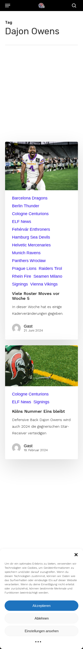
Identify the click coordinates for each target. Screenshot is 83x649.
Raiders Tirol (50, 268)
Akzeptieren (41, 606)
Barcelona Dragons (29, 198)
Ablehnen (42, 618)
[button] (76, 554)
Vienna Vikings (44, 284)
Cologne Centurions (30, 213)
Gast (28, 326)
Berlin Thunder (25, 206)
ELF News (21, 221)
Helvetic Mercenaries (31, 245)
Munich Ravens (26, 253)
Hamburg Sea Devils (31, 237)
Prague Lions (24, 268)
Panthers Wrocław (29, 260)
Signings (20, 284)
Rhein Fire (21, 276)
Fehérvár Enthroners (31, 229)
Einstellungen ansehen (42, 631)
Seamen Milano (47, 276)
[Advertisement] (41, 88)
